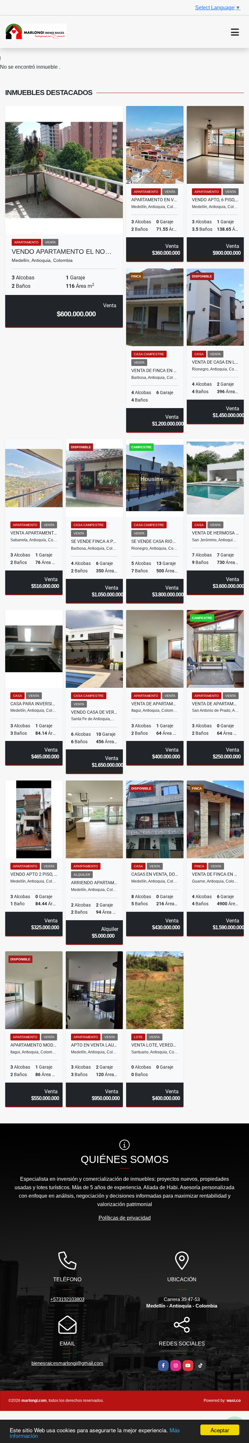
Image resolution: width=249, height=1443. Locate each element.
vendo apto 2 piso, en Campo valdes (33, 874)
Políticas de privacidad (125, 1218)
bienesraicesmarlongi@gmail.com (67, 1363)
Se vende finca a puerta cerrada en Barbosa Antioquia (94, 541)
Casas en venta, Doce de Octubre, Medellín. (154, 874)
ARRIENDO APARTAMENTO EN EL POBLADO (94, 882)
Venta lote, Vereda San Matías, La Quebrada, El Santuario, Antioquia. (154, 1045)
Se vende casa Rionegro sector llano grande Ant (154, 541)
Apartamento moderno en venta (33, 1045)
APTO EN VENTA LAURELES (94, 1045)
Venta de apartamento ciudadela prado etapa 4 (215, 703)
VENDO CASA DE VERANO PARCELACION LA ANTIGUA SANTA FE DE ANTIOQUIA (94, 712)
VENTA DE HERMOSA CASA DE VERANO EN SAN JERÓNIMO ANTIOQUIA (215, 532)
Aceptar (219, 1430)
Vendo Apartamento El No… (62, 251)
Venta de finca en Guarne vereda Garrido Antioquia (215, 874)
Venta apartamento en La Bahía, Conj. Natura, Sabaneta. (33, 532)
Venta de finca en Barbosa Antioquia (154, 370)
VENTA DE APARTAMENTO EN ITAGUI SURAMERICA (154, 703)
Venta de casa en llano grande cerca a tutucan (215, 362)
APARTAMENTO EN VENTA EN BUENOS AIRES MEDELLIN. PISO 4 (154, 199)
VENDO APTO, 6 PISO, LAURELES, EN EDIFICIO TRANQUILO (215, 199)
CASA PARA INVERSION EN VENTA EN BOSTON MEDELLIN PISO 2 (33, 703)
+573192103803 (67, 1299)
